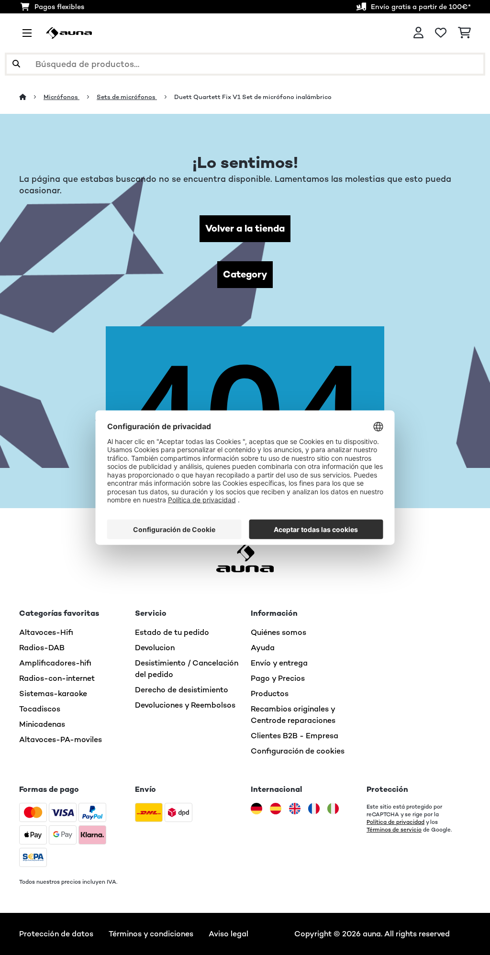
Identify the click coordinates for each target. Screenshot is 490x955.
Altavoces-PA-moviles (60, 739)
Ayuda (263, 648)
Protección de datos (56, 934)
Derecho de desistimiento (181, 690)
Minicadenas (42, 724)
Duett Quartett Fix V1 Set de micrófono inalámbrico (253, 97)
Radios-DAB (42, 648)
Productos (270, 693)
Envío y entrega (279, 663)
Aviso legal (228, 934)
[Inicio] (31, 97)
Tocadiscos (39, 709)
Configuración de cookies (298, 751)
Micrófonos (61, 97)
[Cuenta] (418, 33)
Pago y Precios (278, 678)
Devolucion (155, 648)
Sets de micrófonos (127, 97)
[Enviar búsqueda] (16, 64)
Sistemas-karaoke (53, 693)
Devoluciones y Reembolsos (185, 705)
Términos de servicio (394, 829)
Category (245, 274)
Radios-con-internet (57, 678)
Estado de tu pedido (172, 632)
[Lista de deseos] (440, 33)
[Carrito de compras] (464, 33)
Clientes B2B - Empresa (294, 736)
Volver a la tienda (245, 228)
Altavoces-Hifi (46, 632)
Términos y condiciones (151, 934)
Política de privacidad (395, 822)
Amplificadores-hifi (55, 663)
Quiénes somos (278, 632)
